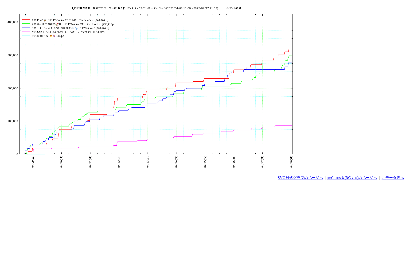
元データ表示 (393, 178)
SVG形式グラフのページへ (300, 178)
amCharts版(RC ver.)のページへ (352, 178)
